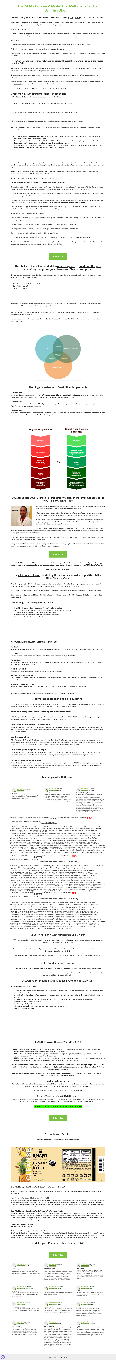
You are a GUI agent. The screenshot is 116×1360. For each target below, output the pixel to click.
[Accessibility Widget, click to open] (3, 1357)
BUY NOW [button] (58, 256)
